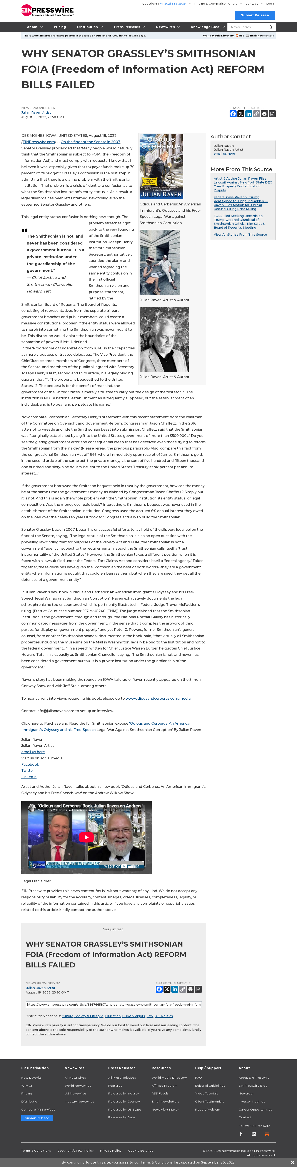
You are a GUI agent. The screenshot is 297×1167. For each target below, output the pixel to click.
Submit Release (255, 15)
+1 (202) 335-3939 (173, 3)
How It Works (31, 1077)
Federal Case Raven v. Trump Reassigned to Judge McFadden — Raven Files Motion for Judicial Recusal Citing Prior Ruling (241, 203)
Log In (271, 3)
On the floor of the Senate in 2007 (90, 142)
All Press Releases (122, 1077)
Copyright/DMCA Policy (75, 1150)
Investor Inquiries (252, 1101)
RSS (241, 35)
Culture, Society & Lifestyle (82, 1016)
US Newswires (76, 1093)
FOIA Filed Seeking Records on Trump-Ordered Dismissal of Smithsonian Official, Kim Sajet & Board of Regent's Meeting (239, 222)
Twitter (27, 771)
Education (113, 1016)
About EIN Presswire (254, 1077)
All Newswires (75, 1077)
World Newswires (78, 1085)
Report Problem (207, 1109)
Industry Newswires (79, 1101)
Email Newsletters (261, 35)
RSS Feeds (160, 1093)
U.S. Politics (164, 1016)
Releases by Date (121, 1117)
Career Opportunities (255, 1109)
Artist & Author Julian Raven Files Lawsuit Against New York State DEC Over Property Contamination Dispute (243, 184)
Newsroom (247, 1093)
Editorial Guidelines (210, 1085)
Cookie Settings (140, 1150)
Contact (251, 3)
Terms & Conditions (36, 1150)
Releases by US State (124, 1109)
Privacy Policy (111, 1150)
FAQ (198, 1077)
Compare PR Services (38, 1109)
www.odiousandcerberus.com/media (158, 698)
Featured (115, 1085)
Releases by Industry (124, 1093)
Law (150, 1016)
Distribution (30, 1101)
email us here (33, 752)
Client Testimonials (209, 1101)
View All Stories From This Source (240, 234)
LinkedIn (29, 777)
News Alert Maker (165, 1109)
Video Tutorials (206, 1093)
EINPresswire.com (39, 142)
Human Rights (133, 1016)
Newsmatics (231, 1150)
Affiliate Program (165, 1085)
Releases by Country (124, 1101)
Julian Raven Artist (36, 112)
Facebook (30, 764)
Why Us (27, 1085)
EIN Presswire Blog (253, 1085)
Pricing (215, 3)
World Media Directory (218, 35)
